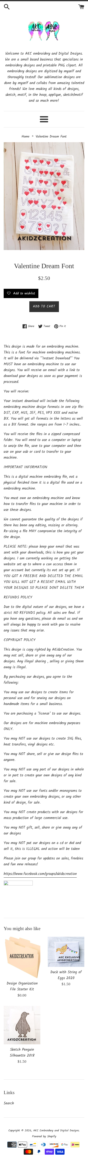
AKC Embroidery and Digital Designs (56, 1130)
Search (9, 1103)
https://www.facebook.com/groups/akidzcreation (40, 874)
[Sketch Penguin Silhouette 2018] (22, 1025)
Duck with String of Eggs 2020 (66, 975)
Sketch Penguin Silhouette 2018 (22, 1053)
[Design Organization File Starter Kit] (22, 957)
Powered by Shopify (44, 1136)
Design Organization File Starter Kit (22, 986)
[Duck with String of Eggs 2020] (66, 952)
